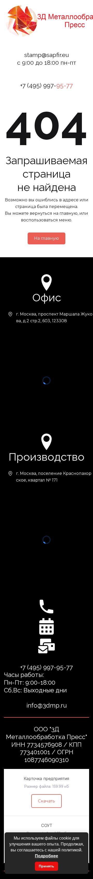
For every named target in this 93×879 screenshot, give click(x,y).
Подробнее (46, 856)
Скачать (46, 801)
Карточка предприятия (46, 778)
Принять (46, 866)
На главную (46, 238)
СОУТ (46, 825)
